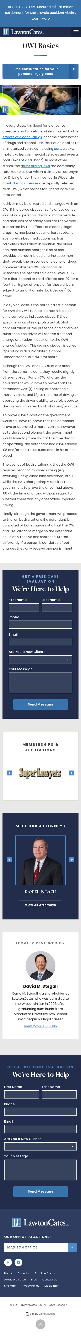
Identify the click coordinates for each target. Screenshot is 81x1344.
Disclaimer (51, 1286)
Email (13, 634)
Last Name (51, 600)
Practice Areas (45, 1273)
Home (8, 1273)
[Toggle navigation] (76, 32)
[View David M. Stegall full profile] (40, 953)
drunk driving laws (35, 166)
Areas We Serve (15, 1279)
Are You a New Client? (27, 652)
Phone (14, 617)
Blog (34, 1279)
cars (57, 148)
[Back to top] (40, 1324)
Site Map (10, 1286)
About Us (24, 1273)
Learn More (40, 18)
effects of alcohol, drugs (22, 137)
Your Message (21, 669)
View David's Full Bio (40, 1026)
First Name (18, 600)
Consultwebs (47, 1314)
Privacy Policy (30, 1286)
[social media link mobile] (8, 1262)
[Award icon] (40, 761)
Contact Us (49, 1279)
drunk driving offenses (20, 183)
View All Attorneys (40, 905)
